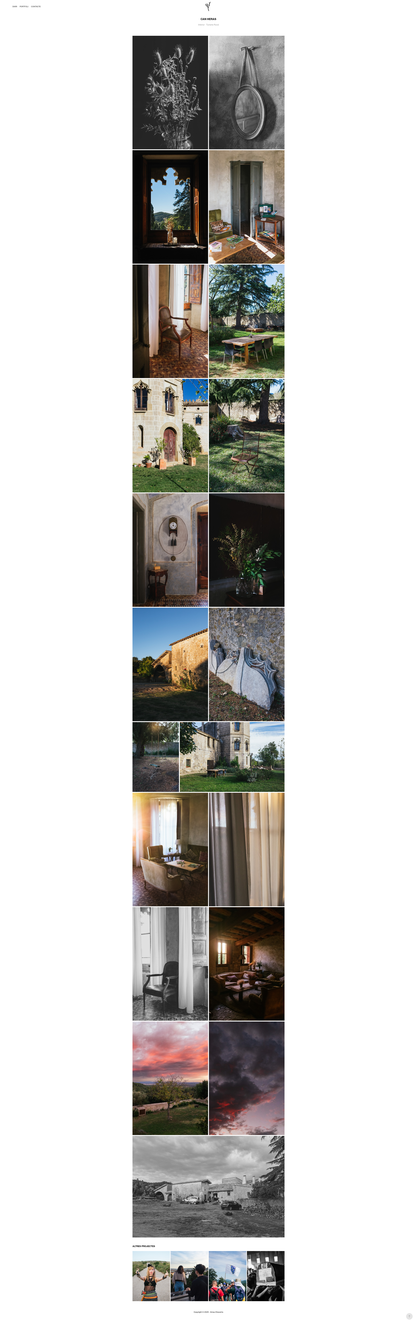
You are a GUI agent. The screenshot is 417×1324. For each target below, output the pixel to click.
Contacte (36, 6)
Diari (14, 6)
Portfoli (24, 6)
